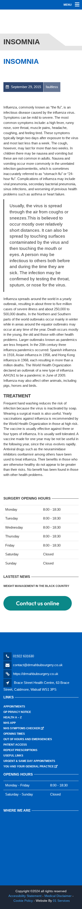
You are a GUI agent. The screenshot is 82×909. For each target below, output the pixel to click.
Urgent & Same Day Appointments (29, 761)
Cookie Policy (23, 900)
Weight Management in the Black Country (36, 586)
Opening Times (14, 733)
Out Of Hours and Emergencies (27, 739)
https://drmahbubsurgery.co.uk (35, 674)
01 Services (61, 900)
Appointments (14, 706)
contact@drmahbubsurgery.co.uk (38, 665)
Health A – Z (12, 717)
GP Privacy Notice (17, 712)
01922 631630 (23, 656)
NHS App (9, 722)
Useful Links (13, 755)
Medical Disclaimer (58, 896)
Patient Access (15, 744)
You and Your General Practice (30, 766)
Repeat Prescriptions (20, 750)
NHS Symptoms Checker (23, 728)
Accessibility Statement (24, 896)
